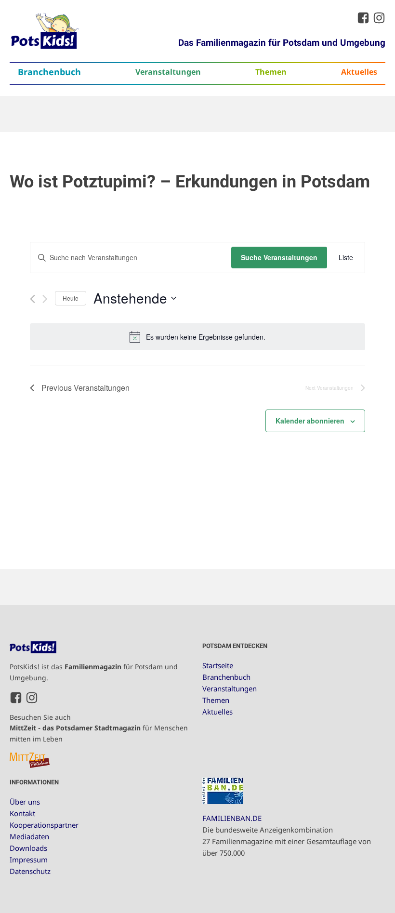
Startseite (217, 665)
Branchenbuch (49, 72)
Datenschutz (30, 871)
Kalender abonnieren (310, 420)
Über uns (25, 802)
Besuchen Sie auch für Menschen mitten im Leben (99, 728)
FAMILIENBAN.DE (232, 818)
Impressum (29, 859)
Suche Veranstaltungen (279, 257)
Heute (71, 298)
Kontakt (22, 813)
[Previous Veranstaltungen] (32, 299)
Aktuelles (359, 71)
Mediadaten (29, 836)
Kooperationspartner (44, 825)
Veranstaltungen (168, 71)
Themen (271, 71)
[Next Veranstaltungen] (45, 299)
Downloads (28, 848)
